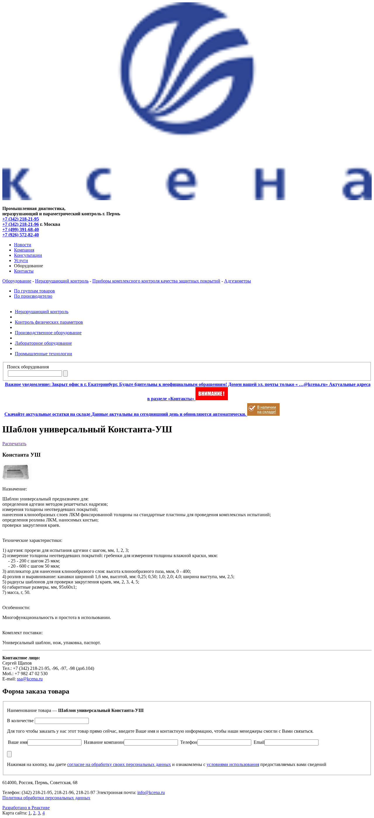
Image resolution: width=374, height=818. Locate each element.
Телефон (188, 742)
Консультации (28, 255)
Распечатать (14, 443)
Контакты (24, 270)
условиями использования (233, 764)
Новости (22, 244)
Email (259, 742)
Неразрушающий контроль (62, 280)
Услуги (21, 260)
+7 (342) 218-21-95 (20, 218)
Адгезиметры (237, 280)
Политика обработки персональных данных (46, 797)
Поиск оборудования (28, 366)
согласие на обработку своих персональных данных (119, 764)
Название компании (104, 742)
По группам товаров (34, 290)
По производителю (33, 296)
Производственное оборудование (48, 332)
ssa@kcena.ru (30, 678)
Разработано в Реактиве (26, 807)
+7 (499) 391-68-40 (20, 229)
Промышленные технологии (43, 353)
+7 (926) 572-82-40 (20, 234)
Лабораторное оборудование (43, 343)
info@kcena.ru (151, 792)
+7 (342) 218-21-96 (20, 224)
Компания (24, 249)
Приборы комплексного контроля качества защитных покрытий (156, 280)
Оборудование (16, 280)
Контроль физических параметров (49, 322)
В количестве (20, 720)
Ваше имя (17, 742)
